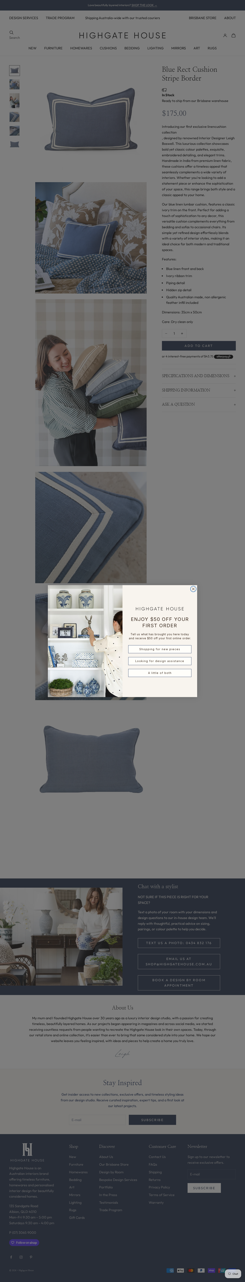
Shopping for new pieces (159, 649)
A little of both (160, 672)
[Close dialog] (193, 589)
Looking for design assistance (159, 661)
